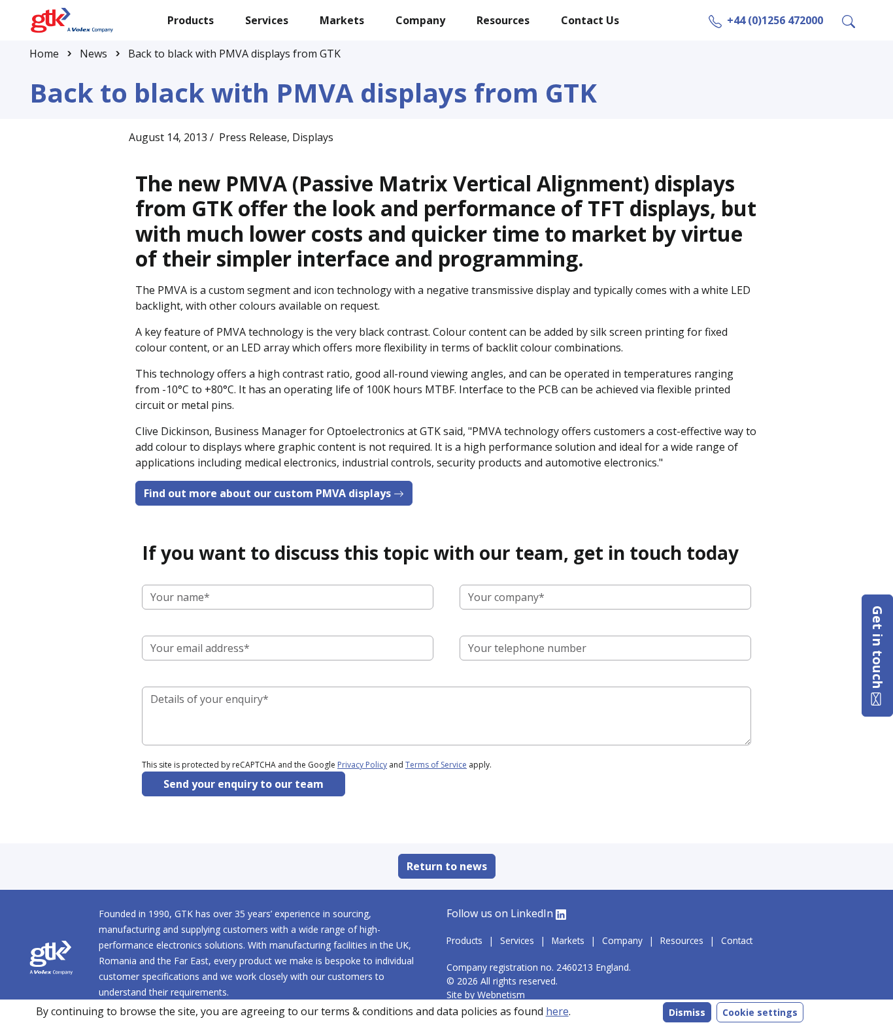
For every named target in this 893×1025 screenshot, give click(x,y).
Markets (568, 940)
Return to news (447, 866)
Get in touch (877, 649)
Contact (736, 940)
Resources (681, 940)
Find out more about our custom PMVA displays (269, 493)
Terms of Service (436, 764)
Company (622, 940)
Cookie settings (760, 1012)
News (93, 53)
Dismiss (687, 1012)
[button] (849, 20)
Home (44, 53)
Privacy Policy (362, 764)
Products (464, 940)
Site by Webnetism (487, 994)
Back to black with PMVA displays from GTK (234, 53)
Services (517, 940)
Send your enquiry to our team (243, 784)
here (557, 1011)
